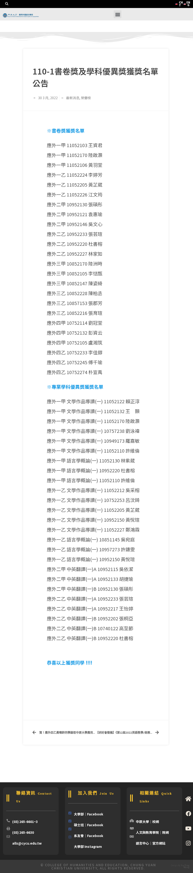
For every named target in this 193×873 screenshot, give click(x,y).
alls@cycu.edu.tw (27, 843)
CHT (181, 3)
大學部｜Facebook (88, 814)
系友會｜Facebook (88, 835)
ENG (188, 3)
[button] (6, 4)
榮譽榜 (86, 97)
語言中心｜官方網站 (150, 843)
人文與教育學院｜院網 (152, 832)
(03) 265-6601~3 (25, 821)
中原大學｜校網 (147, 821)
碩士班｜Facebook (88, 824)
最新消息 (72, 97)
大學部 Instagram (88, 846)
